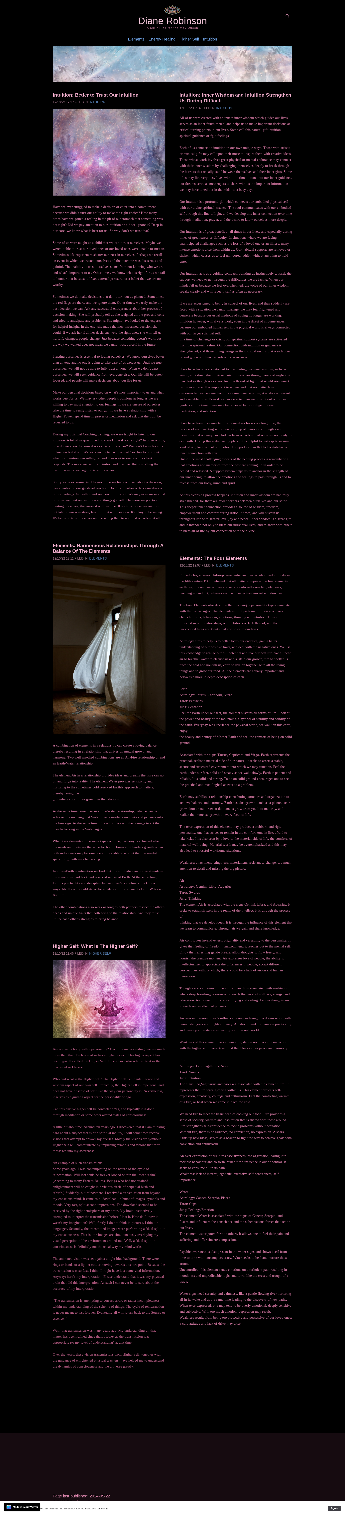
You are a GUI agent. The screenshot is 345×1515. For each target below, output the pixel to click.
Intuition (210, 39)
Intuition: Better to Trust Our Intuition (96, 95)
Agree (334, 1508)
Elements (136, 39)
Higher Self (189, 39)
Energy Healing (162, 39)
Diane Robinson (172, 21)
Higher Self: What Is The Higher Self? (95, 946)
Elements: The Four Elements (213, 558)
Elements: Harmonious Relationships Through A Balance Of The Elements (108, 548)
